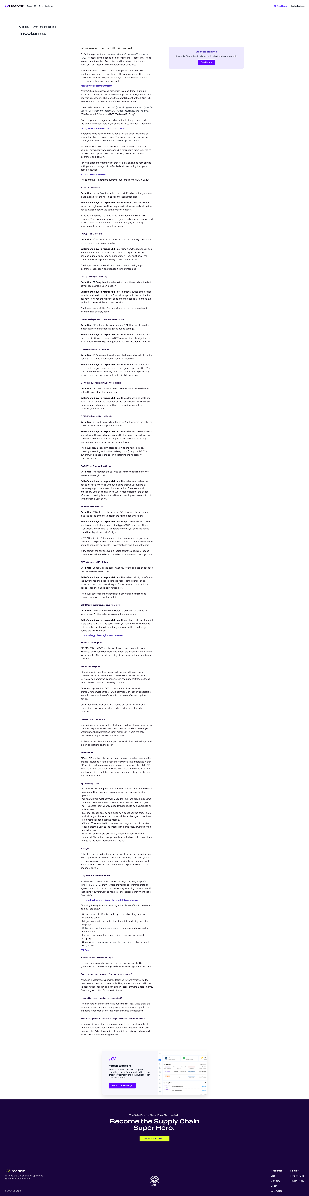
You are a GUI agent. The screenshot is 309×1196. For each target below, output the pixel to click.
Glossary (24, 26)
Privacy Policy (297, 1180)
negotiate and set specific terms (122, 140)
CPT (95, 282)
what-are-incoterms (44, 26)
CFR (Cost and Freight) (100, 110)
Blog (273, 1175)
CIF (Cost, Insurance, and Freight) (130, 110)
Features (49, 6)
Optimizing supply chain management (101, 928)
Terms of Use (297, 1175)
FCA (95, 239)
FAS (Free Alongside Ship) (124, 107)
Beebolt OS (31, 6)
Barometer (276, 1190)
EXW (101, 193)
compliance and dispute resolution (113, 942)
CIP (94, 325)
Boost (274, 1185)
